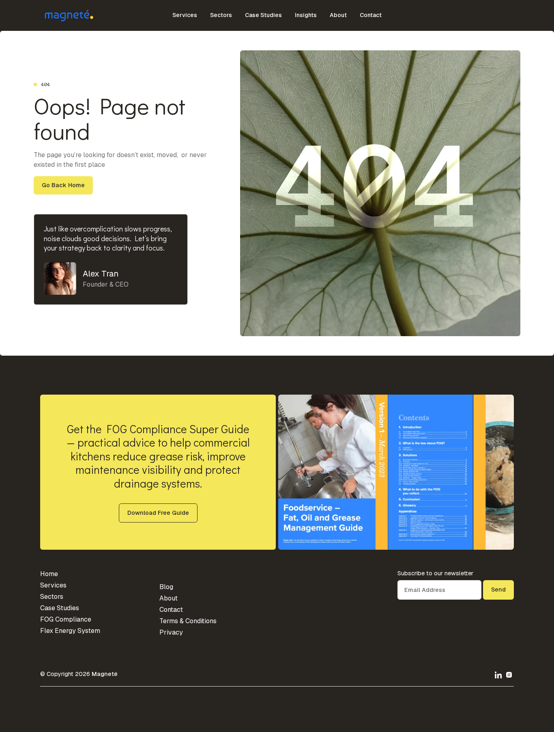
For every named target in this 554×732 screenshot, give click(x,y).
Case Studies (263, 15)
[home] (64, 15)
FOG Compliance (65, 619)
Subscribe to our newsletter (435, 573)
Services (184, 15)
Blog (166, 587)
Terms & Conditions (188, 621)
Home (49, 574)
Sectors (221, 15)
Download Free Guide (158, 512)
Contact (371, 15)
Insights (306, 15)
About (338, 15)
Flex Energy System (70, 630)
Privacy (171, 632)
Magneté (105, 674)
